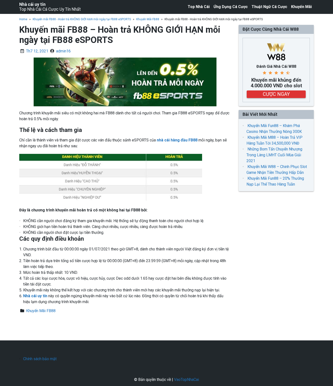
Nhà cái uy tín (32, 4)
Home (23, 19)
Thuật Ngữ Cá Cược (269, 6)
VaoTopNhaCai (186, 379)
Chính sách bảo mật (40, 358)
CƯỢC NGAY (276, 94)
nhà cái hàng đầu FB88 (177, 140)
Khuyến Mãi (301, 6)
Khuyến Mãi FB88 (147, 19)
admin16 (63, 51)
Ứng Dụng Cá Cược (231, 6)
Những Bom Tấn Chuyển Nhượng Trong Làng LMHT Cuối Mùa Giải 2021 (274, 155)
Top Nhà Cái (199, 6)
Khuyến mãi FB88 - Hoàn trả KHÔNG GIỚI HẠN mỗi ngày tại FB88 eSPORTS (82, 19)
